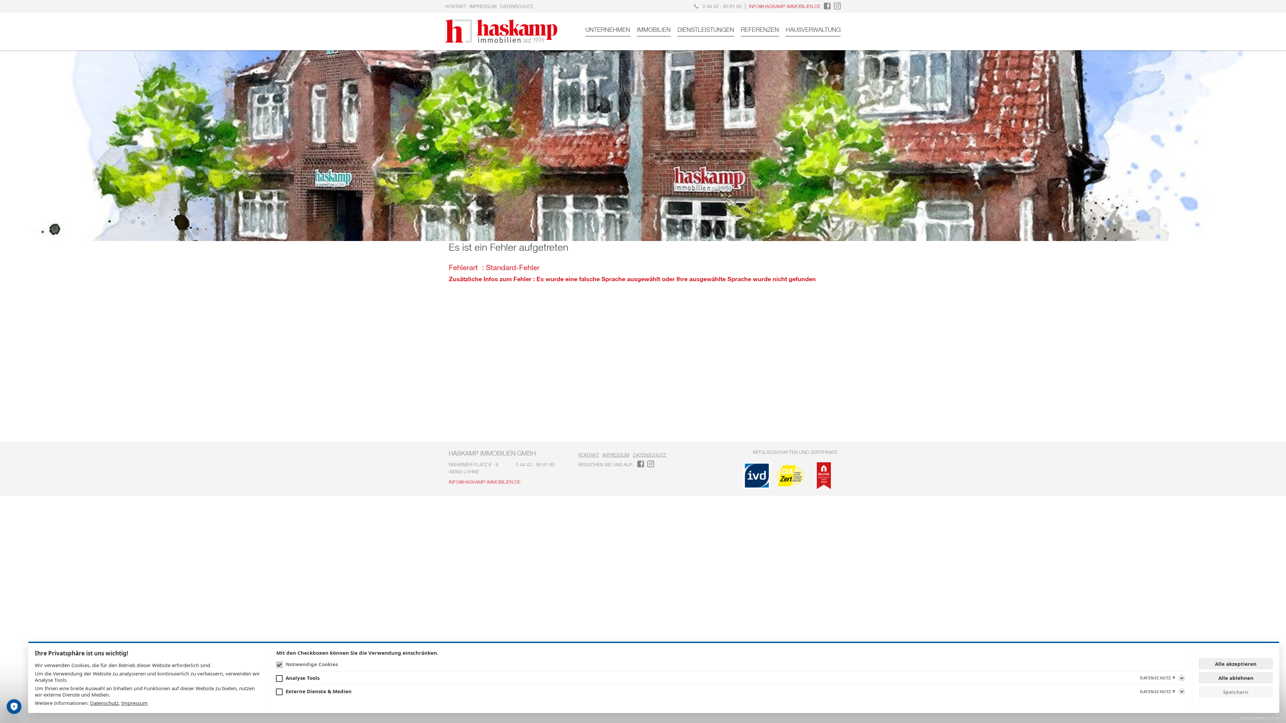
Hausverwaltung (813, 29)
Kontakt (455, 6)
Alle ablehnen (1236, 677)
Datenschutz (516, 6)
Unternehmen (607, 29)
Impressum (483, 6)
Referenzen (760, 29)
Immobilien (654, 29)
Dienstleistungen (705, 29)
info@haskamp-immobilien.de (784, 6)
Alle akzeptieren (1236, 663)
